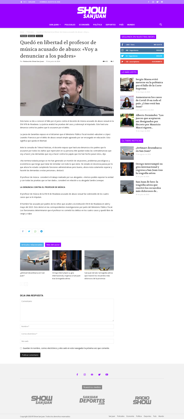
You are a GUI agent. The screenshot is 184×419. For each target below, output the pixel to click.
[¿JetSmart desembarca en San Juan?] (34, 260)
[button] (160, 25)
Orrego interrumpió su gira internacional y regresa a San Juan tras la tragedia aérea (66, 276)
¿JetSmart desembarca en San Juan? (149, 149)
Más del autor (53, 244)
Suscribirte (157, 62)
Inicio (22, 32)
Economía (84, 24)
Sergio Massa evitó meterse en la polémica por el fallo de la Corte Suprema (149, 84)
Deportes (111, 24)
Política (97, 24)
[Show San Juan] (92, 13)
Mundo (131, 24)
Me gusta (158, 45)
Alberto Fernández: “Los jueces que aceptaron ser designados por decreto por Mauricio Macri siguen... (150, 121)
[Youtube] (162, 2)
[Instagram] (153, 2)
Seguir (159, 50)
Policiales (70, 24)
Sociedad (39, 36)
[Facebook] (149, 2)
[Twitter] (157, 2)
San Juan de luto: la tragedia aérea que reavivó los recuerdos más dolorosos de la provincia (98, 276)
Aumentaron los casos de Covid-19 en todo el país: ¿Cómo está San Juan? (149, 102)
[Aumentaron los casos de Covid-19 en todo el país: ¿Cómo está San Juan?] (127, 102)
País (121, 24)
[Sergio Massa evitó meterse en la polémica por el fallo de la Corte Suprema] (127, 84)
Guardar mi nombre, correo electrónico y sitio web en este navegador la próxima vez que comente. (66, 348)
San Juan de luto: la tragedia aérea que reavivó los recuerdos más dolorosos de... (148, 186)
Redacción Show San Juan (33, 61)
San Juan (54, 24)
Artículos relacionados (31, 244)
